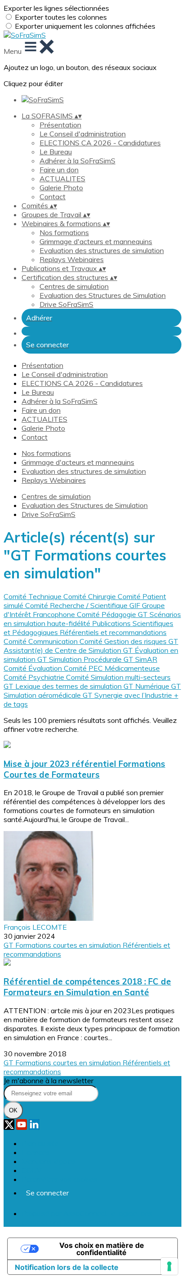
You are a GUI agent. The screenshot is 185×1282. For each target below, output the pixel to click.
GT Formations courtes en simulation (63, 945)
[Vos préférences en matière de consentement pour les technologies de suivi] (169, 1266)
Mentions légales (49, 1161)
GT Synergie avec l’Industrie (128, 695)
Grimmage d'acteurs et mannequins (96, 241)
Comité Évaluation (34, 668)
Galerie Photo (61, 187)
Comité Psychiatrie (35, 677)
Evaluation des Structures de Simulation (103, 295)
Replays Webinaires (72, 259)
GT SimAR (140, 659)
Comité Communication (41, 641)
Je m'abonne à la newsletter (48, 1080)
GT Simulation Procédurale (80, 659)
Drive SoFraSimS (66, 304)
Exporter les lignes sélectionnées (56, 8)
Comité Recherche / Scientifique (77, 605)
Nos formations (64, 232)
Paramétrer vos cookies (59, 1179)
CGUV (32, 1170)
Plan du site (40, 1143)
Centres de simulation (74, 286)
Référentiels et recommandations (113, 632)
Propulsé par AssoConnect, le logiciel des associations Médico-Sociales (87, 1218)
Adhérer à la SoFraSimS (77, 160)
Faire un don (59, 169)
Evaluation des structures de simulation (102, 250)
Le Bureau (56, 151)
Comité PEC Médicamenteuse (112, 668)
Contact (53, 196)
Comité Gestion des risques (123, 641)
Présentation (60, 124)
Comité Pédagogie (107, 614)
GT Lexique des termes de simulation (63, 686)
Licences (36, 1152)
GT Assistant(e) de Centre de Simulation (91, 646)
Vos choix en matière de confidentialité (101, 1249)
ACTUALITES (62, 178)
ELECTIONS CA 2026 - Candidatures (100, 142)
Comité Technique (33, 596)
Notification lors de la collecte (67, 1267)
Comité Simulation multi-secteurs (118, 677)
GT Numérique (147, 686)
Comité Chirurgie (90, 596)
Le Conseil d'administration (83, 133)
